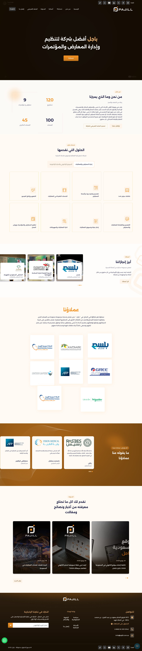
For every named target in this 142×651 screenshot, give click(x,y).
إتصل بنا (21, 9)
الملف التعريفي (32, 9)
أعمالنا (51, 9)
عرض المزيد (17, 581)
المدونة (43, 9)
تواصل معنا (116, 126)
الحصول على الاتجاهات (121, 624)
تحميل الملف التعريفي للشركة (95, 126)
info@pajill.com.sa (122, 635)
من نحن (67, 9)
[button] (81, 285)
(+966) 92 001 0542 (121, 629)
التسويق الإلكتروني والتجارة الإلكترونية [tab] (61, 164)
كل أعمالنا (125, 281)
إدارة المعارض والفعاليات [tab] (83, 164)
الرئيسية (76, 9)
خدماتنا (60, 9)
